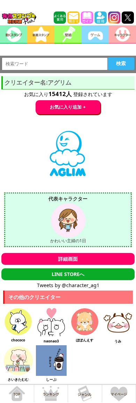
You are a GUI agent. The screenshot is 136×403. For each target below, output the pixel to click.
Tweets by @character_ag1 (68, 285)
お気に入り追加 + (68, 107)
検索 (121, 63)
